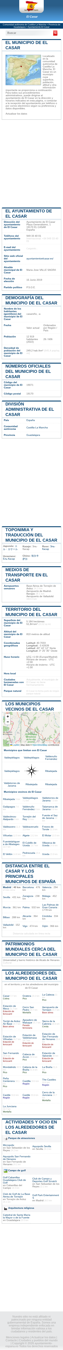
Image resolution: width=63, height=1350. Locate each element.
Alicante (27, 916)
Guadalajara (33, 435)
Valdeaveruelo (30, 826)
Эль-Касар (48, 547)
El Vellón (7, 854)
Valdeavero (9, 826)
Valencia (46, 887)
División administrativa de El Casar (29, 409)
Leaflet (15, 744)
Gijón (45, 926)
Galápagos (9, 806)
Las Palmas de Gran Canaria (50, 906)
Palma (26, 907)
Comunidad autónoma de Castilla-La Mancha (24, 24)
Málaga (46, 896)
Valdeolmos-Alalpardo (10, 818)
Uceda (45, 854)
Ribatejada (51, 771)
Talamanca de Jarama (50, 808)
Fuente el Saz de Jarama (50, 816)
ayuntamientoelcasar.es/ (39, 258)
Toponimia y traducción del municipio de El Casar (31, 535)
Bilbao (6, 917)
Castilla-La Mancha (37, 427)
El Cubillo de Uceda (29, 844)
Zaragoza (28, 896)
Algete (26, 835)
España (30, 420)
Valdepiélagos (12, 757)
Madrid (7, 887)
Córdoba (47, 916)
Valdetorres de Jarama (12, 784)
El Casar (32, 16)
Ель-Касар (9, 559)
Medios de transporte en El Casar (26, 574)
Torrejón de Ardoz (16, 1199)
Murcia (6, 907)
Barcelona (28, 887)
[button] (7, 716)
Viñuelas (7, 835)
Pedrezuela (29, 853)
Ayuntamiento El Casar (39, 27)
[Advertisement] (31, 163)
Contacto (11, 1340)
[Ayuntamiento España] (31, 6)
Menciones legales (17, 1337)
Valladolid (8, 925)
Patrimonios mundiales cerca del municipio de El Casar (31, 949)
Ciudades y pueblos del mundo (38, 1340)
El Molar (46, 835)
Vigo (25, 926)
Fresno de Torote (48, 828)
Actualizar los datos (16, 113)
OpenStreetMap (39, 744)
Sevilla (6, 897)
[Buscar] (55, 33)
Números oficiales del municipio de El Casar (28, 371)
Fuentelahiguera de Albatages (11, 843)
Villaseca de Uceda (48, 844)
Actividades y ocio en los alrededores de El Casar (31, 1127)
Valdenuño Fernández (51, 757)
